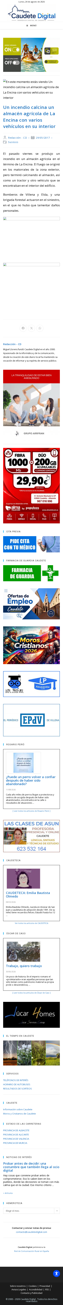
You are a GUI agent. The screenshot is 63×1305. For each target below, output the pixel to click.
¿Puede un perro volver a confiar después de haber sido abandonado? (30, 780)
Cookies (33, 1286)
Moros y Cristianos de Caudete (19, 1113)
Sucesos (13, 142)
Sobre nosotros (18, 1286)
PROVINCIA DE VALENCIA (16, 1138)
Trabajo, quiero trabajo (24, 966)
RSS (47, 1289)
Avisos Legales (19, 1289)
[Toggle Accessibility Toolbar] (56, 1273)
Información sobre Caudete (17, 1109)
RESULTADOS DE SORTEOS (17, 1088)
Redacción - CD (17, 137)
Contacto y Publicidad (31, 1293)
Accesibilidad (35, 1289)
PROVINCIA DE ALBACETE (16, 1130)
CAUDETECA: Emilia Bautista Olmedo (28, 894)
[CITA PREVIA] (31, 544)
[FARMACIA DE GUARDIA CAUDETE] (31, 573)
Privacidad (45, 1286)
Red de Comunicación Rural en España (31, 1251)
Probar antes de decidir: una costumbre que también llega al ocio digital (31, 1166)
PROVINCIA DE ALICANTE (16, 1134)
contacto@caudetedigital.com (31, 1232)
